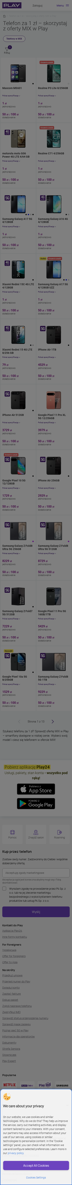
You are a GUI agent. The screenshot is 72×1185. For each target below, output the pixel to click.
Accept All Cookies (36, 1165)
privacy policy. (16, 1153)
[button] (6, 1096)
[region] (36, 1137)
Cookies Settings (36, 1177)
